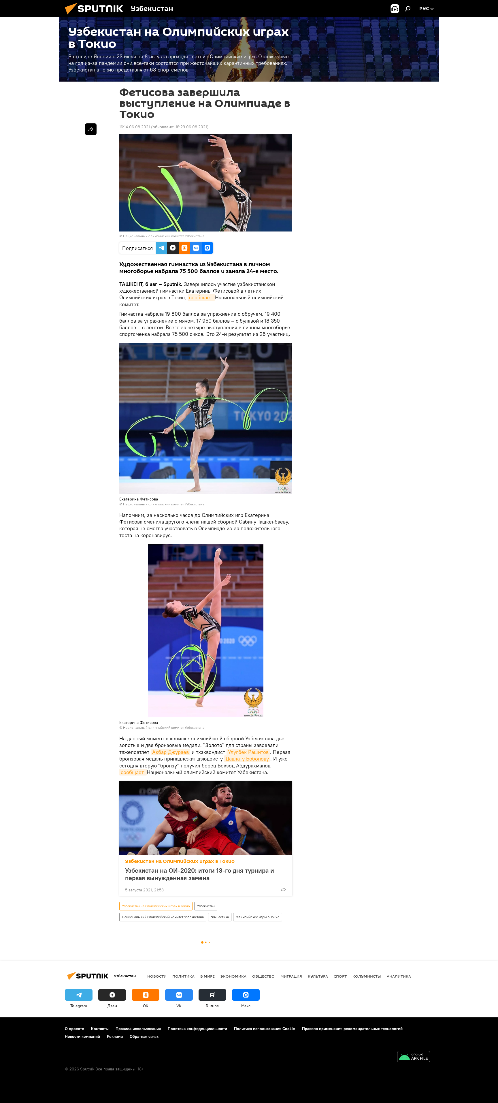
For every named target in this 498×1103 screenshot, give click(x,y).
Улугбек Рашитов (248, 752)
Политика (183, 976)
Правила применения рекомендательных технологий (352, 1028)
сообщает (201, 297)
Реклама (115, 1036)
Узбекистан (206, 906)
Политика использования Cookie (264, 1028)
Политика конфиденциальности (197, 1028)
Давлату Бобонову (247, 758)
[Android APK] (413, 1057)
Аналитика (399, 976)
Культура (318, 976)
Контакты (100, 1028)
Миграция (291, 976)
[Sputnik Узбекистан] (96, 15)
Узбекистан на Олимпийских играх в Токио (180, 861)
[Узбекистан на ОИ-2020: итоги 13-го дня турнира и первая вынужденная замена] (205, 818)
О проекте (74, 1028)
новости (157, 976)
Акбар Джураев (170, 752)
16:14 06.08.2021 (134, 126)
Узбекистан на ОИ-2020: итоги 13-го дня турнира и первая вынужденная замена (199, 874)
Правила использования (138, 1028)
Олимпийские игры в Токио (258, 917)
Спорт (340, 976)
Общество (263, 976)
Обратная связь (144, 1036)
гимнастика (220, 917)
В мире (207, 976)
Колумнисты (366, 976)
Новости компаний (82, 1036)
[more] (283, 889)
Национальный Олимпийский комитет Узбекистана (163, 917)
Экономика (233, 976)
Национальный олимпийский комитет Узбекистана (163, 236)
